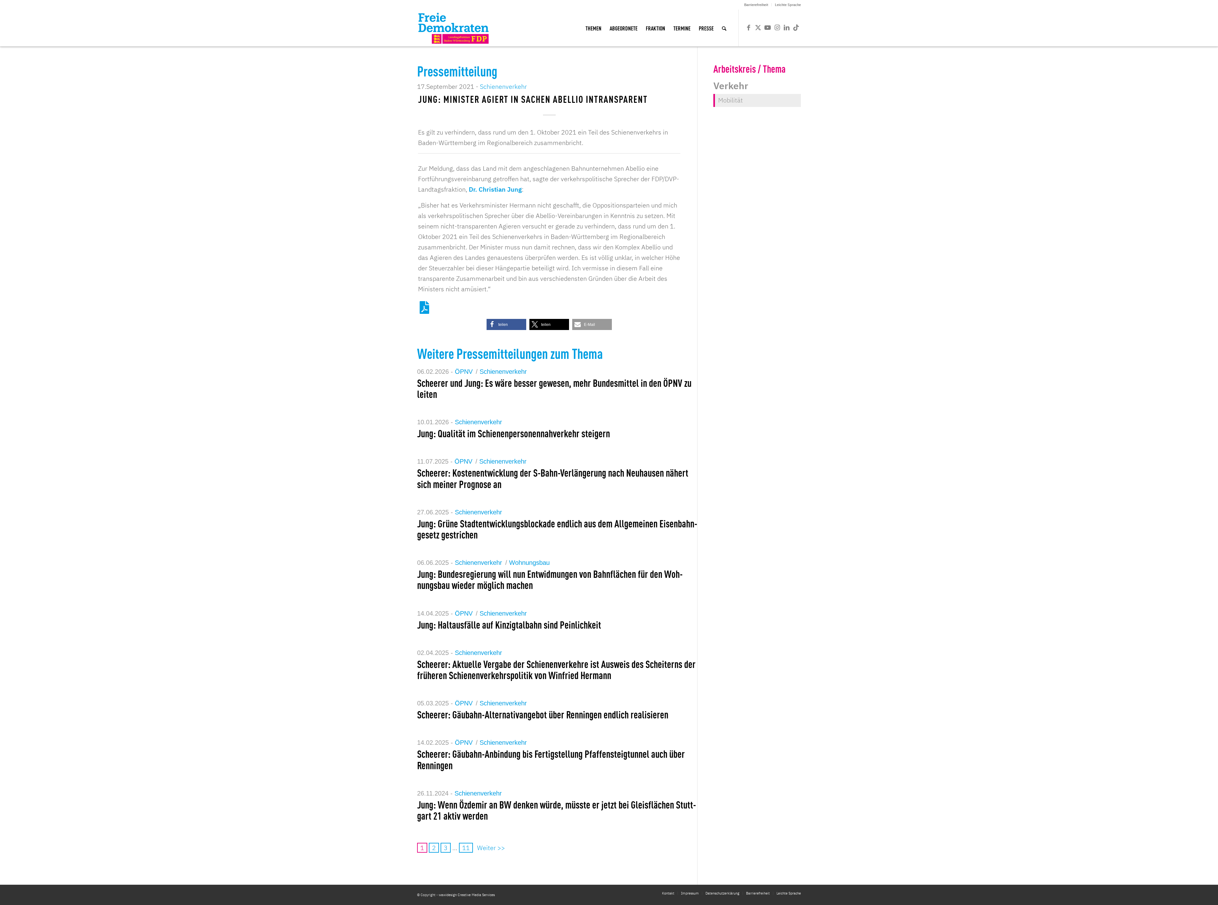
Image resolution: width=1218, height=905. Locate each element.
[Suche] (724, 28)
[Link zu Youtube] (767, 27)
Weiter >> (491, 847)
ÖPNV (464, 371)
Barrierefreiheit (756, 5)
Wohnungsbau (529, 562)
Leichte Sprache (788, 5)
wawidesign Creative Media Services (467, 895)
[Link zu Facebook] (748, 27)
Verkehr (730, 85)
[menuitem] (756, 4)
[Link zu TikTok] (796, 27)
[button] (506, 324)
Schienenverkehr (503, 86)
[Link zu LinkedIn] (786, 27)
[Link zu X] (758, 27)
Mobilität (730, 100)
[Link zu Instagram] (777, 27)
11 (466, 847)
